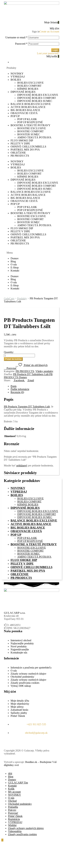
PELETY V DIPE (20, 143)
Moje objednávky (20, 703)
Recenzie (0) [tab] (17, 392)
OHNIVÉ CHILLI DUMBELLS (28, 146)
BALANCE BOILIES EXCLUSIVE (31, 104)
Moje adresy (17, 706)
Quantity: (9, 352)
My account (14, 791)
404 (10, 773)
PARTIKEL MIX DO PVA (25, 149)
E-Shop (15, 267)
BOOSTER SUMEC (28, 134)
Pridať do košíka (13, 359)
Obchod (12, 800)
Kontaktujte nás (19, 652)
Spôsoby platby (19, 712)
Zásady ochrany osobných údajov (28, 673)
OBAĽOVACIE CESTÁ (24, 113)
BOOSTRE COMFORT (30, 131)
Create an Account (49, 31)
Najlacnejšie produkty (22, 643)
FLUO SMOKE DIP (22, 140)
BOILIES (16, 79)
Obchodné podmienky (22, 676)
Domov (15, 258)
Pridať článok (18, 715)
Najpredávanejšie (20, 649)
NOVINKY (17, 73)
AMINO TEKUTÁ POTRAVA (34, 137)
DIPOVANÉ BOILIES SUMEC (34, 101)
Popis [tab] (13, 386)
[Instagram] (17, 741)
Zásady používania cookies (25, 682)
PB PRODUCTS (20, 155)
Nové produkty (19, 646)
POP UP (15, 116)
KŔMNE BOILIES (27, 88)
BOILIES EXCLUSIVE (30, 82)
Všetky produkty (44, 371)
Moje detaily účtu (20, 700)
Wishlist (12, 825)
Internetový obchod (21, 640)
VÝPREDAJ (18, 76)
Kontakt (15, 270)
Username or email (16, 37)
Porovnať (13, 813)
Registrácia (14, 819)
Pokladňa (13, 806)
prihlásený (21, 465)
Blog (13, 261)
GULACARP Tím (18, 782)
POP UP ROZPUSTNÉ (30, 122)
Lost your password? (48, 53)
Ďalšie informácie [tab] (20, 389)
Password (21, 43)
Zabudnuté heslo (19, 709)
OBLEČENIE (18, 152)
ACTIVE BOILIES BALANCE (28, 107)
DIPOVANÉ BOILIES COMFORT (36, 97)
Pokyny (12, 810)
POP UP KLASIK (27, 119)
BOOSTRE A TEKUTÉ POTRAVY (30, 125)
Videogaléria (15, 831)
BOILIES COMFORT (29, 85)
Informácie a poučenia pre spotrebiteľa (31, 667)
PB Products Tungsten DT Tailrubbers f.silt (27, 406)
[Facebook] (8, 741)
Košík (11, 788)
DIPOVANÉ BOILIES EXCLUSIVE (37, 94)
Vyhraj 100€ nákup (21, 685)
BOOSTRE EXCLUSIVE (31, 128)
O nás (14, 264)
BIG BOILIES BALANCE (25, 110)
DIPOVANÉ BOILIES (23, 91)
